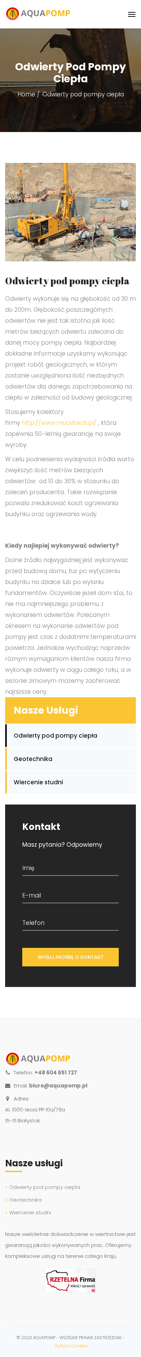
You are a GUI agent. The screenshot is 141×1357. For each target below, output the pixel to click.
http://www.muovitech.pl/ (59, 423)
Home (26, 94)
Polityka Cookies (71, 1346)
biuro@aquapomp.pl (58, 1085)
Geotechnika (33, 759)
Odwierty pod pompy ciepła (55, 735)
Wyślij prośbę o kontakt (71, 957)
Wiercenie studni (38, 782)
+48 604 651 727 (56, 1072)
